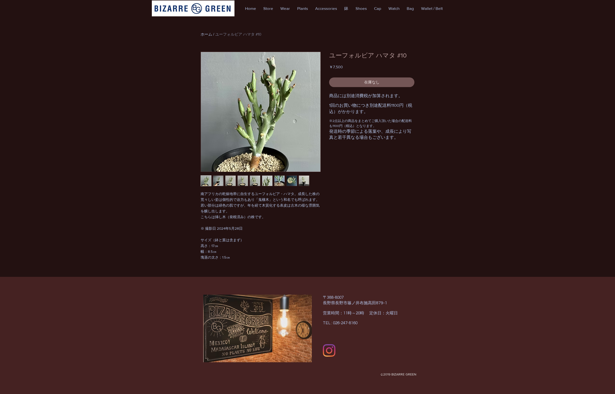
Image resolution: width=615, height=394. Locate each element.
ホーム (206, 34)
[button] (268, 8)
